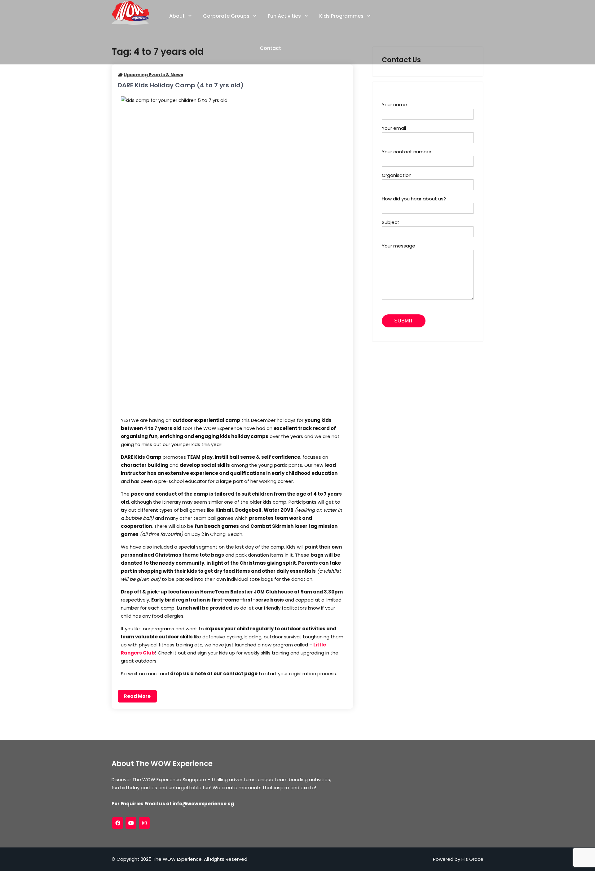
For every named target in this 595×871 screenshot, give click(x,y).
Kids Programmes (341, 16)
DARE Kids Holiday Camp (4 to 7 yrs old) (181, 85)
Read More (137, 696)
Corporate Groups (226, 16)
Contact (270, 48)
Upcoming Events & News (153, 75)
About (177, 16)
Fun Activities (284, 16)
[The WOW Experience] (130, 12)
